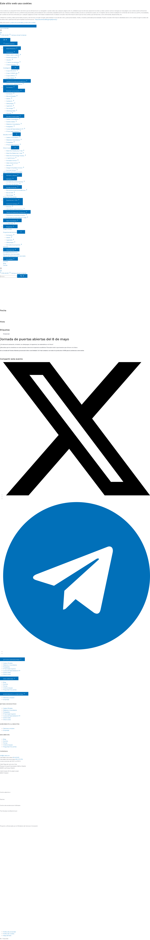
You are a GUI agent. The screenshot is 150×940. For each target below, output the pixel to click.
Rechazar (17, 26)
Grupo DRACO (10, 75)
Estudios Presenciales (12, 116)
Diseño (8, 98)
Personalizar (29, 26)
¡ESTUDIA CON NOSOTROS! (11, 659)
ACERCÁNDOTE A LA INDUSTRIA (13, 694)
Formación (9, 87)
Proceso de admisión (12, 184)
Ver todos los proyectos (13, 245)
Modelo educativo (11, 57)
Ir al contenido (4, 28)
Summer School (11, 170)
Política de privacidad (9, 932)
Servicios (9, 206)
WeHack (9, 165)
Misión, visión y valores (13, 55)
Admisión (9, 179)
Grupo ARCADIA (11, 71)
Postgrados (9, 126)
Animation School (11, 160)
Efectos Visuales (11, 96)
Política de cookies (8, 933)
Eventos (5, 261)
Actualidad (9, 259)
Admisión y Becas (11, 175)
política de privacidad (16, 22)
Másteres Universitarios (13, 124)
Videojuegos (10, 103)
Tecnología (9, 108)
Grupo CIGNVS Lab (12, 73)
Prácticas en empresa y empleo (15, 215)
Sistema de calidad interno (14, 84)
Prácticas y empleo (8, 697)
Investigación (7, 68)
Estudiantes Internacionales (11, 254)
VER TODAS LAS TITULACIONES (12, 172)
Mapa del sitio (7, 935)
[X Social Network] (76, 495)
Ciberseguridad (11, 111)
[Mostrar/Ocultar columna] (15, 67)
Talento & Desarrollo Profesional (16, 212)
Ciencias (8, 113)
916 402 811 (16, 757)
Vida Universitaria (11, 221)
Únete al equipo (11, 65)
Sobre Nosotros (11, 48)
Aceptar (5, 26)
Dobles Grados (10, 121)
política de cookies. (30, 22)
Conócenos (9, 52)
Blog (4, 263)
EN (1, 32)
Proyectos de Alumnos (10, 232)
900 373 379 (19, 759)
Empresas (6, 699)
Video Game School (12, 163)
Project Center (7, 229)
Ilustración (9, 101)
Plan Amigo (9, 195)
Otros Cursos (7, 148)
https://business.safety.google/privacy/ (46, 19)
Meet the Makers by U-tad (14, 153)
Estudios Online (8, 134)
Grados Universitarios (12, 119)
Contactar (23, 35)
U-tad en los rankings (12, 62)
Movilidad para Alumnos (10, 252)
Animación (9, 94)
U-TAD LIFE (10, 223)
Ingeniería (9, 106)
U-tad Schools (10, 158)
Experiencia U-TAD (12, 200)
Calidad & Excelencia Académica (16, 81)
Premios (5, 246)
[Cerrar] (22, 276)
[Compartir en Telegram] (76, 651)
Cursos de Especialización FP (15, 129)
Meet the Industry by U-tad (14, 151)
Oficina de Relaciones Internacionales (14, 256)
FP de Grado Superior (12, 131)
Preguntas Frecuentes (9, 197)
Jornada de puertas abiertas (14, 182)
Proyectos (9, 227)
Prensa (5, 265)
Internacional (10, 250)
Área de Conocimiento (13, 91)
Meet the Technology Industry (15, 155)
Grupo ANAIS (10, 78)
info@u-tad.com (5, 755)
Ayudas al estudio (11, 187)
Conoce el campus (12, 204)
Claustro (8, 60)
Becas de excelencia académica (16, 190)
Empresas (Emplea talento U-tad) (16, 217)
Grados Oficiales (7, 663)
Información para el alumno (14, 209)
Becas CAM (9, 192)
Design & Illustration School (14, 168)
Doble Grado (7, 672)
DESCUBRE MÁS (8, 679)
